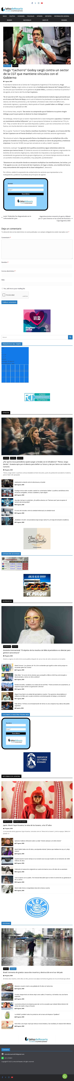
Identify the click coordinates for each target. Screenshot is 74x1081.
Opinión (39, 16)
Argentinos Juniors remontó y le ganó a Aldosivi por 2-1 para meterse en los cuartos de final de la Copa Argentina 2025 (54, 218)
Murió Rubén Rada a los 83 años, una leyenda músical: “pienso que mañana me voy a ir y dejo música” (42, 850)
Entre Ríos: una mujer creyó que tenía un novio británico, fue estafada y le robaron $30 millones (43, 1024)
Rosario (64, 20)
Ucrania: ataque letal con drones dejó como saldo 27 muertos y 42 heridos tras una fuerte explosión (41, 995)
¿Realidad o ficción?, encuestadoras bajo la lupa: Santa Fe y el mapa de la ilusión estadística (42, 520)
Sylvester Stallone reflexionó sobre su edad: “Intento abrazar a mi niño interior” (38, 841)
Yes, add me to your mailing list (14, 289)
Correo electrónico (8, 271)
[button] (70, 16)
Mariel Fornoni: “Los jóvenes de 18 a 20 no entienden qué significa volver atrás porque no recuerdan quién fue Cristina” (41, 666)
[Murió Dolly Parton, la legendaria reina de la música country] (7, 889)
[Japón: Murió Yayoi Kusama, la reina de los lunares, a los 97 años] (37, 800)
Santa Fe (45, 20)
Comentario (6, 238)
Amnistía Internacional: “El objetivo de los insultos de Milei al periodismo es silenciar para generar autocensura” (36, 651)
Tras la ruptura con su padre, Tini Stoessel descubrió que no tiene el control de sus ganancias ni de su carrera (43, 878)
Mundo (9, 20)
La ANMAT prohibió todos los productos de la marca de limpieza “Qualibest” (37, 1014)
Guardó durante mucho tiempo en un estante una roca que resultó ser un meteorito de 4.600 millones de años (42, 860)
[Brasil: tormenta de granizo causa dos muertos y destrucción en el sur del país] (37, 947)
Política (12, 16)
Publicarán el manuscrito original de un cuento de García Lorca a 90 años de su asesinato (41, 869)
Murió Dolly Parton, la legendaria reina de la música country (32, 888)
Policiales (30, 16)
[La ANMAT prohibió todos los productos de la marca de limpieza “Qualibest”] (7, 1016)
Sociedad (13, 969)
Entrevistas (7, 646)
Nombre (10, 183)
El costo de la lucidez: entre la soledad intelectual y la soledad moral (35, 510)
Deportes (48, 16)
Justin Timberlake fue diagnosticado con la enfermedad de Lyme (17, 217)
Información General (61, 16)
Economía (21, 16)
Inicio (5, 16)
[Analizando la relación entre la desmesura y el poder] (7, 483)
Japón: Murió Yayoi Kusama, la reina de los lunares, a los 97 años (27, 825)
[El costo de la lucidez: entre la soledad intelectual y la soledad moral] (7, 512)
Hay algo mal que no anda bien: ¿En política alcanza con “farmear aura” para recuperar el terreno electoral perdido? (41, 501)
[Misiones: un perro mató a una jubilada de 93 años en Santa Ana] (7, 987)
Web (3, 280)
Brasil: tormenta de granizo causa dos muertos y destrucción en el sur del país (33, 972)
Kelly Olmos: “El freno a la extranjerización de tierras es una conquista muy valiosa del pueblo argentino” (42, 704)
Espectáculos (8, 821)
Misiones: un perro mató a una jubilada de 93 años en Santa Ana (34, 986)
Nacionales (27, 20)
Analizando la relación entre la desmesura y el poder (30, 482)
